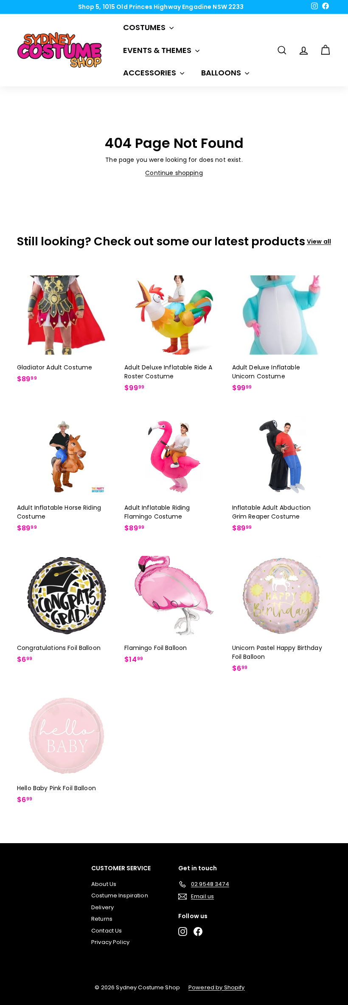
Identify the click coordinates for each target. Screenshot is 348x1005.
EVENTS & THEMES (158, 50)
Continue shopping (173, 173)
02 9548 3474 (177, 7)
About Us (103, 884)
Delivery (102, 907)
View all (319, 241)
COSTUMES (145, 27)
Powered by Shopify (216, 987)
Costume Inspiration (119, 895)
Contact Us (106, 931)
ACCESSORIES (150, 72)
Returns (101, 919)
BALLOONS (222, 72)
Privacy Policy (110, 942)
